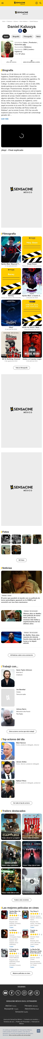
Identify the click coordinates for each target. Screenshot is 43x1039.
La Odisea (13, 930)
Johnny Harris (21, 709)
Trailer (11, 927)
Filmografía (9, 233)
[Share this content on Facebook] (20, 31)
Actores (16, 21)
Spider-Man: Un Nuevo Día (14, 912)
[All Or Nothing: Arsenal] (11, 344)
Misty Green (32, 264)
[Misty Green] (32, 249)
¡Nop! (11, 327)
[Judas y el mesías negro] (32, 344)
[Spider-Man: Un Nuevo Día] (4, 914)
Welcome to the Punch (23, 711)
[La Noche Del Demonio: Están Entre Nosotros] (25, 953)
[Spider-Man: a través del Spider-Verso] (32, 281)
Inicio (3, 21)
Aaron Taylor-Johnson (24, 670)
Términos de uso (9, 1022)
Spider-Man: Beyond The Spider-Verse (11, 264)
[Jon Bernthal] (8, 698)
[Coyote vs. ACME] (25, 933)
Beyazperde (8, 1009)
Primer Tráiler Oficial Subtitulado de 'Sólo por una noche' (11, 893)
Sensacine (19, 1012)
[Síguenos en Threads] (37, 992)
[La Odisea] (4, 933)
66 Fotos (21, 560)
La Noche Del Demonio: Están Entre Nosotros (36, 951)
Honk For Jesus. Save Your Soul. (32, 327)
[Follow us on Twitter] (18, 992)
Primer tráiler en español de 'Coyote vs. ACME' (32, 838)
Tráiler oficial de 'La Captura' (11, 838)
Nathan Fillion (21, 781)
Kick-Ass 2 (19, 672)
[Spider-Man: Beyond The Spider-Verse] (11, 249)
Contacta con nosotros (31, 1019)
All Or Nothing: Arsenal (11, 359)
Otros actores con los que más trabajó (21, 731)
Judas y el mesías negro (32, 359)
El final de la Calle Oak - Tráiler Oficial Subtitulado (32, 893)
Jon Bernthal (20, 689)
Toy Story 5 (34, 911)
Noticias (7, 568)
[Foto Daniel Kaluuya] (5, 539)
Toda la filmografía (22, 368)
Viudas (18, 692)
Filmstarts (28, 1006)
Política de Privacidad (22, 1022)
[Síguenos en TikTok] (31, 992)
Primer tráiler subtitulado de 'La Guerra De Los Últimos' (11, 865)
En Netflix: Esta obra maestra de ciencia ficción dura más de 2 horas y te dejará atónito (31, 639)
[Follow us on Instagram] (25, 992)
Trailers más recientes (21, 900)
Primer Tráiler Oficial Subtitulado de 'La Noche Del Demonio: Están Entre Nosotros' (32, 865)
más (24, 44)
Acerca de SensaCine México (13, 1019)
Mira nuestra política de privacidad (19, 1035)
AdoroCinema (30, 1009)
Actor (25, 42)
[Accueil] (19, 3)
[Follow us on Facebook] (12, 992)
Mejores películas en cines (21, 973)
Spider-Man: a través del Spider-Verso (32, 296)
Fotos (5, 531)
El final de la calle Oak (13, 950)
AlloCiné (8, 1006)
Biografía (7, 70)
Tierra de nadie (21, 694)
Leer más (4, 119)
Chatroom (19, 675)
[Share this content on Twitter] (25, 31)
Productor (33, 42)
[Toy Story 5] (25, 914)
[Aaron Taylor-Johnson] (8, 678)
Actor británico (24, 21)
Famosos (9, 21)
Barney (11, 296)
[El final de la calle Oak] (4, 953)
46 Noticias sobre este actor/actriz (21, 655)
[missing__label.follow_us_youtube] (6, 992)
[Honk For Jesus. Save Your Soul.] (32, 313)
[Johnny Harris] (8, 717)
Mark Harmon (21, 743)
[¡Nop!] (11, 313)
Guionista (19, 44)
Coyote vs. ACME (34, 931)
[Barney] (11, 281)
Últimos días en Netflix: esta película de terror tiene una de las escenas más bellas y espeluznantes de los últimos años (32, 618)
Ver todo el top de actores (21, 803)
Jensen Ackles (21, 762)
